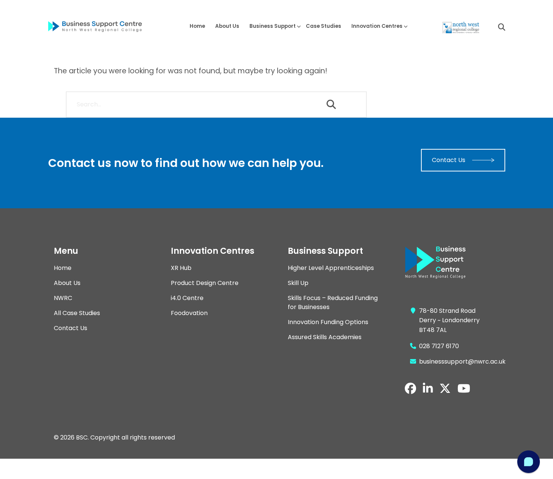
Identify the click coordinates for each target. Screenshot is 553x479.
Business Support (272, 26)
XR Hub (181, 268)
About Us (227, 26)
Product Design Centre (205, 283)
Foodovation (189, 313)
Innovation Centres (377, 26)
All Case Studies (77, 313)
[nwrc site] (460, 27)
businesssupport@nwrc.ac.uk (462, 361)
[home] (101, 26)
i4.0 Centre (187, 298)
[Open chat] (528, 461)
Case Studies (323, 26)
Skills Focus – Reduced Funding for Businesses (333, 302)
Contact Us (448, 160)
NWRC (63, 298)
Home (197, 26)
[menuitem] (197, 26)
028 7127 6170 (439, 346)
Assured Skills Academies (325, 337)
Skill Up (298, 283)
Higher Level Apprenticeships (331, 268)
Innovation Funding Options (328, 322)
